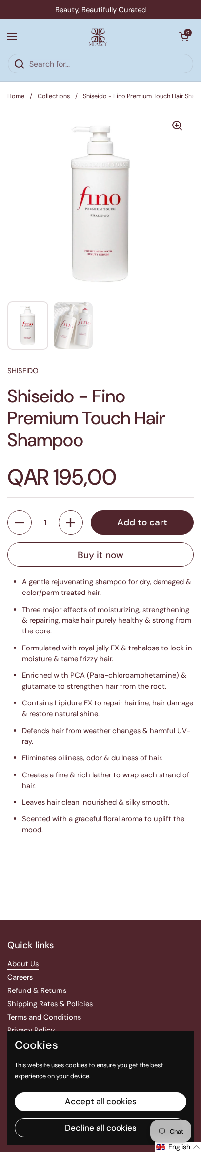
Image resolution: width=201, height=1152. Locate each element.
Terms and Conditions (44, 1017)
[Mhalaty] (98, 36)
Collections (54, 96)
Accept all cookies (101, 1101)
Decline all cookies (101, 1127)
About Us (23, 964)
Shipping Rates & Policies (50, 1003)
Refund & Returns (36, 990)
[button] (184, 36)
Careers (20, 977)
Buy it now (100, 555)
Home (15, 96)
